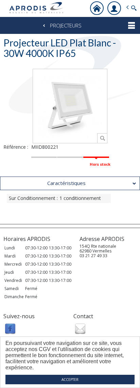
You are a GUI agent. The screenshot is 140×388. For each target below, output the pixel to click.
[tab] (70, 183)
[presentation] (70, 183)
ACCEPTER (70, 379)
